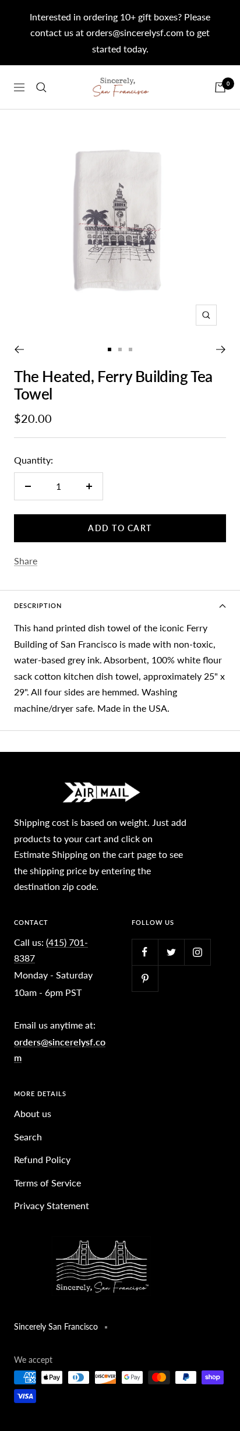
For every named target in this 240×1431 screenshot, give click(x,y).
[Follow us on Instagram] (197, 952)
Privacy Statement (51, 1205)
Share (25, 560)
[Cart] (220, 87)
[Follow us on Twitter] (171, 952)
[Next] (221, 349)
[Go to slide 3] (130, 349)
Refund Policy (42, 1159)
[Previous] (19, 349)
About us (32, 1113)
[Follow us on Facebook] (145, 952)
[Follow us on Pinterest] (145, 978)
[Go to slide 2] (120, 349)
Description (38, 605)
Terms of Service (47, 1182)
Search (28, 1136)
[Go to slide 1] (109, 349)
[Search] (41, 87)
